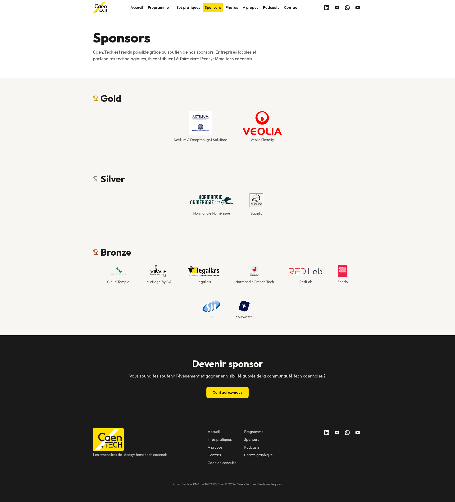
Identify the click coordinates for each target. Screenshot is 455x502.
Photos (232, 7)
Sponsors (213, 7)
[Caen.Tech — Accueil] (100, 7)
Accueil (136, 7)
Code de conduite (222, 462)
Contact (291, 7)
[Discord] (337, 7)
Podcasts (271, 7)
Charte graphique (258, 454)
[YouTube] (358, 7)
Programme (158, 7)
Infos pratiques (186, 7)
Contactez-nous (227, 392)
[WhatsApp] (347, 7)
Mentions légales (269, 484)
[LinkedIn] (326, 7)
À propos (250, 7)
